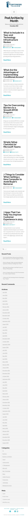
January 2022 (6, 434)
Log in (4, 493)
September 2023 (6, 379)
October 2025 (6, 318)
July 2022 (5, 416)
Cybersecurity (8, 47)
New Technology (6, 471)
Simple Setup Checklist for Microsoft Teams (11, 144)
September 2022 (6, 411)
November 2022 (6, 405)
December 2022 (6, 402)
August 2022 (5, 414)
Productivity (14, 152)
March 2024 (5, 361)
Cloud (4, 459)
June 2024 (5, 353)
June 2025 (5, 330)
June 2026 (5, 295)
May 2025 (5, 333)
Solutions (6, 508)
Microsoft (7, 152)
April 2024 (5, 359)
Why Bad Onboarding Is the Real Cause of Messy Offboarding (13, 268)
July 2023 (5, 382)
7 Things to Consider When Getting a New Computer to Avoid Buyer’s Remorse (13, 179)
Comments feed (6, 499)
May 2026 (5, 298)
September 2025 (6, 321)
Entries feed (5, 496)
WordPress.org (6, 502)
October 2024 (6, 341)
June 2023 (5, 385)
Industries (13, 508)
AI (3, 450)
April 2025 (5, 335)
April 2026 (5, 301)
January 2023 (6, 399)
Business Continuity (9, 224)
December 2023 (6, 370)
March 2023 (5, 393)
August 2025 (5, 324)
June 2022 (5, 419)
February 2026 (6, 306)
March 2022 (5, 428)
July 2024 (5, 350)
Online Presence (6, 477)
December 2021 (6, 437)
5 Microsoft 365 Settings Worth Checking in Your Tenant (13, 278)
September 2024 (6, 344)
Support (12, 509)
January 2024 (6, 367)
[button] (14, 12)
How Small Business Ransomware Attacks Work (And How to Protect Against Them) (13, 258)
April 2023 (5, 390)
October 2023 (6, 376)
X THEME (22, 514)
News (4, 474)
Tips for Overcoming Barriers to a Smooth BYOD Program (13, 109)
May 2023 (5, 388)
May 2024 (5, 356)
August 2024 (5, 347)
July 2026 (5, 292)
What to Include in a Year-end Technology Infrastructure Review (13, 37)
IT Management (17, 47)
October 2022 (6, 408)
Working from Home (7, 485)
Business (5, 453)
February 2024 (6, 364)
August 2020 (5, 442)
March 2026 (5, 304)
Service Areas (20, 508)
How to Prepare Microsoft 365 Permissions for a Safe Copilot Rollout (13, 273)
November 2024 (6, 338)
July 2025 (5, 327)
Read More (7, 60)
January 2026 (6, 309)
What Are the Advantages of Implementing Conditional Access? (13, 73)
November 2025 (6, 315)
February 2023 (6, 396)
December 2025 (6, 312)
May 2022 (5, 422)
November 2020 (6, 440)
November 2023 (6, 373)
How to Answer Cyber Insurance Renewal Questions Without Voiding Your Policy (13, 263)
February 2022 (6, 431)
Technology (5, 482)
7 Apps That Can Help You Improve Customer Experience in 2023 (12, 216)
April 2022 (5, 425)
